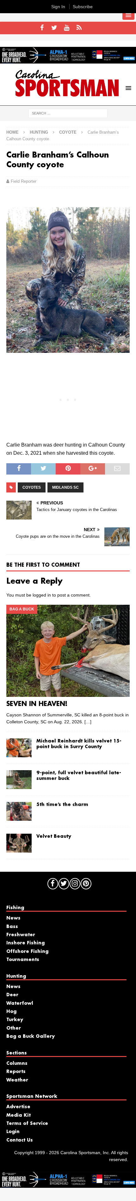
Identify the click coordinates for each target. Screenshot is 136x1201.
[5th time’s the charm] (19, 811)
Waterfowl (19, 1003)
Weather (17, 1080)
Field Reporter (23, 181)
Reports (16, 1071)
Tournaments (22, 959)
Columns (17, 1063)
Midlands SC (65, 487)
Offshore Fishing (27, 951)
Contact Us (19, 1140)
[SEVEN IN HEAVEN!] (68, 651)
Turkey (14, 1019)
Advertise (18, 1106)
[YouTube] (66, 28)
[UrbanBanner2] (68, 60)
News (13, 918)
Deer (12, 995)
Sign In (58, 6)
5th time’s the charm (62, 804)
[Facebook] (41, 28)
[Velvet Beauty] (19, 843)
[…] (87, 721)
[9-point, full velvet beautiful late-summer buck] (19, 779)
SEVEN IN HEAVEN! (37, 704)
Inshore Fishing (25, 943)
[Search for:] (68, 112)
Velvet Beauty (53, 836)
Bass (12, 926)
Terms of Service (27, 1123)
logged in (42, 595)
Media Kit (18, 1115)
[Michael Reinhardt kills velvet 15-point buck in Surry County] (19, 747)
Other (13, 1028)
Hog (11, 1011)
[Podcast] (78, 28)
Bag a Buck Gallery (30, 1036)
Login (13, 1131)
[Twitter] (54, 28)
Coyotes (31, 487)
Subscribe (83, 6)
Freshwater (20, 934)
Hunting (39, 132)
